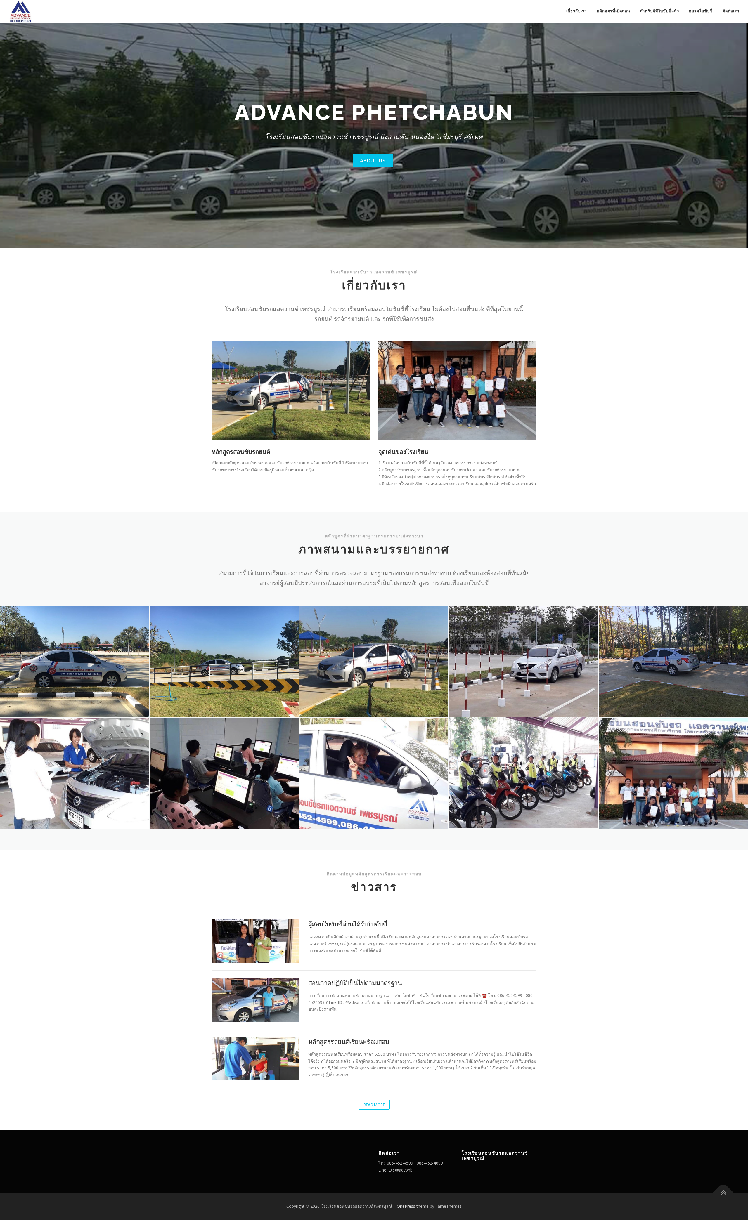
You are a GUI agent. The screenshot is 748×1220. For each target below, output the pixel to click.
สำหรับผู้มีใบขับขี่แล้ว (659, 11)
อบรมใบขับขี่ (701, 11)
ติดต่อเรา (731, 11)
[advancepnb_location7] (523, 773)
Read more (374, 1104)
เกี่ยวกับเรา (576, 11)
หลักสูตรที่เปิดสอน (613, 11)
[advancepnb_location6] (374, 773)
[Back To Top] (723, 1192)
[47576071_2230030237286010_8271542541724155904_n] (673, 661)
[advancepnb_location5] (224, 773)
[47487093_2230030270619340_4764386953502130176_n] (224, 661)
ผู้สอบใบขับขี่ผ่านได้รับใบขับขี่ (347, 923)
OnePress (406, 1206)
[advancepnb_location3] (523, 661)
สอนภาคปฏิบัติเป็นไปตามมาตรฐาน (355, 982)
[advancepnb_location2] (374, 661)
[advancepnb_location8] (673, 773)
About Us (372, 160)
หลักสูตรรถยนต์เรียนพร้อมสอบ (348, 1041)
